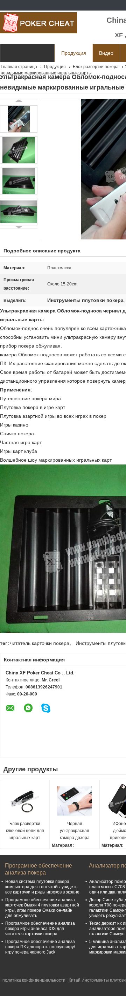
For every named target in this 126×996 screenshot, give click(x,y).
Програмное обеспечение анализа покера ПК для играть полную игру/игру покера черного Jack (40, 947)
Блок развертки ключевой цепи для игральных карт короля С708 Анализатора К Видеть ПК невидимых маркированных (25, 831)
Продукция (73, 53)
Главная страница (19, 66)
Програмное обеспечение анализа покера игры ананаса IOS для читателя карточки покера (40, 928)
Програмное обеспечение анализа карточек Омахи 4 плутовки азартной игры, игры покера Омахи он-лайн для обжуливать (42, 907)
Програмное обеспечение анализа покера (38, 869)
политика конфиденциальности (33, 980)
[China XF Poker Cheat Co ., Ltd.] (38, 22)
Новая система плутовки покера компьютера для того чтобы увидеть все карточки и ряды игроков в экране (42, 887)
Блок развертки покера (96, 66)
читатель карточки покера (39, 643)
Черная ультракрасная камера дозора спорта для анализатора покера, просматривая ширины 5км (75, 831)
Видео (106, 53)
